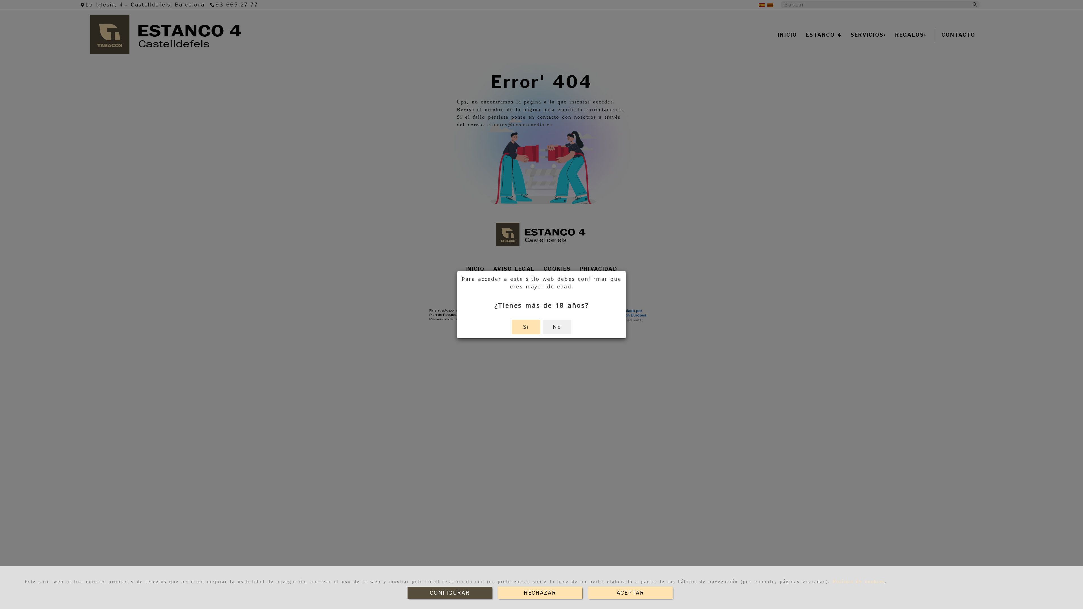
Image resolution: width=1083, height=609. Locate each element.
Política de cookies (859, 581)
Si (526, 327)
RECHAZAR (540, 593)
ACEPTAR (630, 593)
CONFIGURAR (450, 593)
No (557, 327)
